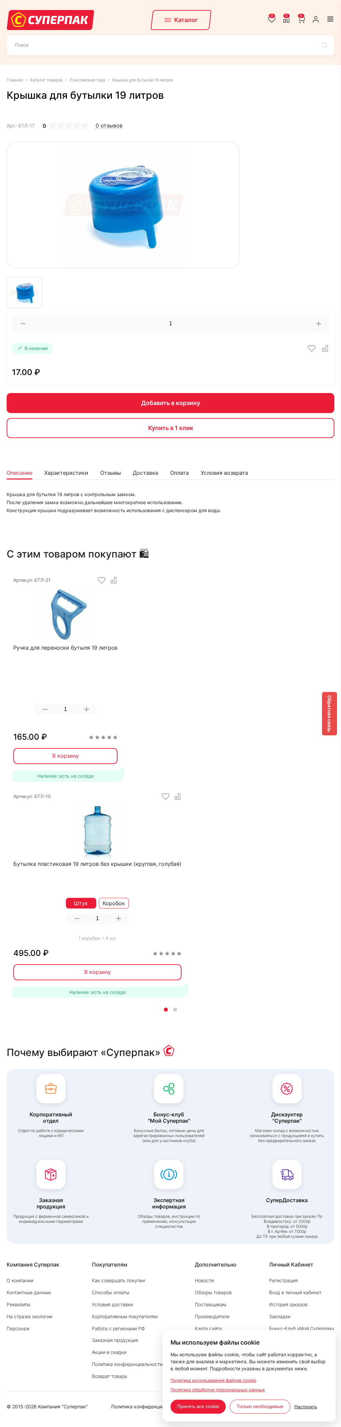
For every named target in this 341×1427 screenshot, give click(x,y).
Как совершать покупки (118, 1280)
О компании (20, 1280)
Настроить (305, 1406)
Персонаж (18, 1328)
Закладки (279, 1316)
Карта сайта (208, 1328)
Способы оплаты (110, 1292)
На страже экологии (29, 1316)
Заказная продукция (115, 1340)
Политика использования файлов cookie (213, 1380)
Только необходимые (260, 1406)
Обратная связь (329, 713)
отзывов (109, 125)
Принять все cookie (198, 1406)
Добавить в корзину (170, 402)
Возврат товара (109, 1376)
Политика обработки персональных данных (217, 1389)
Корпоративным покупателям (125, 1316)
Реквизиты (18, 1304)
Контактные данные (29, 1292)
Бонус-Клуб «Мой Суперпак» (301, 1328)
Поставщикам (210, 1304)
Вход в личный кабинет (295, 1292)
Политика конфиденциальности (127, 1364)
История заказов (288, 1304)
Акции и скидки (109, 1352)
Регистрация (283, 1280)
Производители (212, 1316)
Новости (204, 1280)
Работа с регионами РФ (118, 1328)
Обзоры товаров (213, 1292)
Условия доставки (112, 1304)
